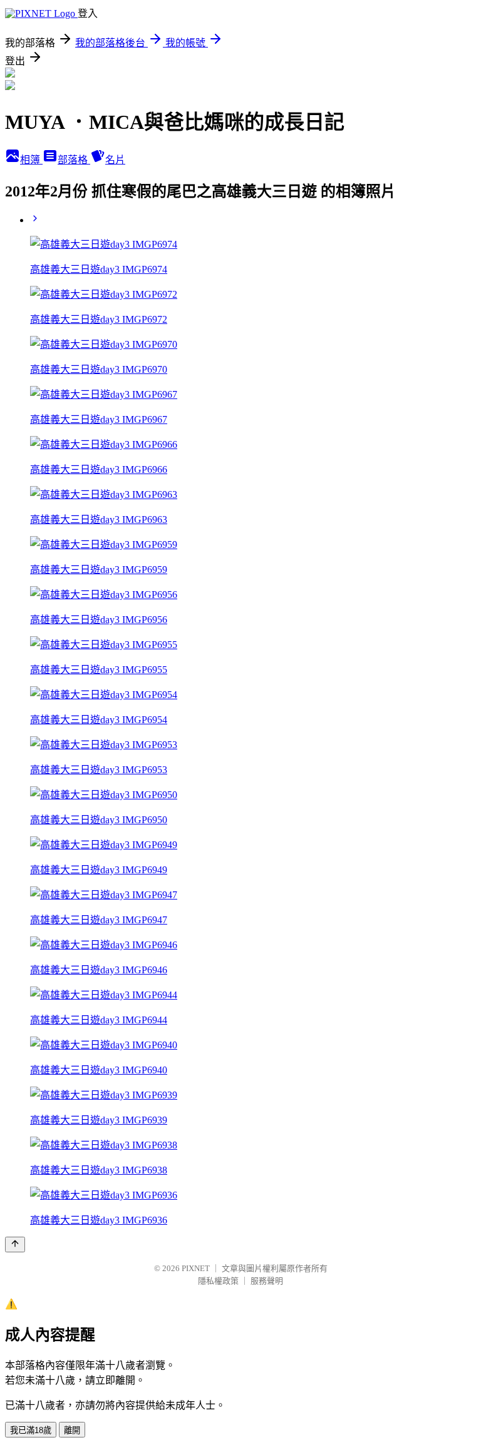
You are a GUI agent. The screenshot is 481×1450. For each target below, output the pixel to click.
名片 (115, 160)
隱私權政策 (218, 1280)
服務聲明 (267, 1280)
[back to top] (15, 1244)
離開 (72, 1430)
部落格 (74, 160)
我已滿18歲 (30, 1430)
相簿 (31, 160)
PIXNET (196, 1268)
